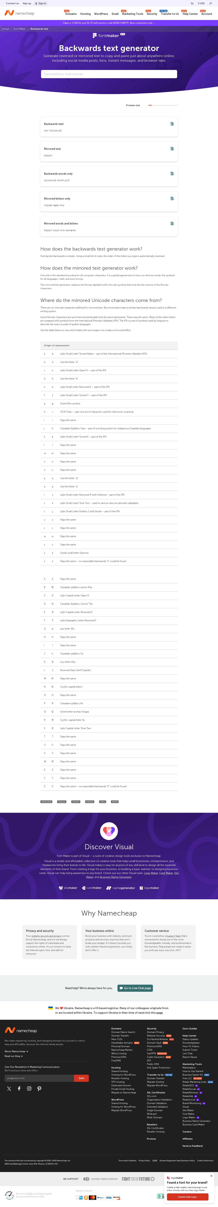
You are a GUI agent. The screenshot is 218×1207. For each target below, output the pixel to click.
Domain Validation (157, 1103)
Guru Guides (190, 1028)
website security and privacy (46, 936)
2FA (149, 1060)
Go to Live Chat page (137, 988)
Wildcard (151, 1114)
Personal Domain (120, 1046)
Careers (187, 1131)
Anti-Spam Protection (158, 1067)
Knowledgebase (191, 1043)
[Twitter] (9, 1088)
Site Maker (188, 1110)
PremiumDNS (118, 1057)
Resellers (152, 1124)
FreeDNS (116, 1060)
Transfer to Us (169, 14)
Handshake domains (125, 1043)
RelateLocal (191, 1099)
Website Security (159, 1035)
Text (102, 802)
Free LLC (192, 1078)
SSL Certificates (156, 1092)
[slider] (150, 105)
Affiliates (188, 1138)
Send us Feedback (193, 1145)
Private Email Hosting (122, 1089)
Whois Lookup (119, 1053)
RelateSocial (191, 1089)
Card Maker (166, 873)
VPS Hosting (118, 1082)
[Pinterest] (39, 1088)
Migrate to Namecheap (123, 1092)
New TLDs (116, 1039)
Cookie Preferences (205, 1161)
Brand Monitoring (194, 1103)
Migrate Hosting (155, 1082)
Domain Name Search (123, 1032)
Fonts (75, 802)
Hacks (89, 802)
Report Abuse (190, 1057)
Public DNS (153, 1064)
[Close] (211, 1175)
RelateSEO (190, 1085)
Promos (151, 1138)
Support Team (173, 936)
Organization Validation (159, 1099)
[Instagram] (29, 1088)
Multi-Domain (154, 1117)
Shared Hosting (119, 1071)
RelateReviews (192, 1092)
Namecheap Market (121, 1050)
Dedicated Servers (121, 1085)
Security (151, 14)
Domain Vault (157, 1043)
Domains (71, 14)
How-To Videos (191, 1046)
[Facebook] (19, 1088)
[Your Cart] (192, 3)
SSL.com (151, 1096)
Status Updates (190, 1039)
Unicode (46, 802)
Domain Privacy (155, 1032)
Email (115, 14)
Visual (5, 29)
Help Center (190, 14)
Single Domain (155, 1110)
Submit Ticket (190, 1050)
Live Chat (187, 1053)
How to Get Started (193, 1071)
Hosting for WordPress (123, 1075)
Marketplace (189, 1067)
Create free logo (188, 1197)
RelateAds (190, 1096)
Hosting (85, 14)
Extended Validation (157, 1107)
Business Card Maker (194, 1124)
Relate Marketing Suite (198, 1082)
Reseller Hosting (120, 1078)
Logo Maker (151, 873)
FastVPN (156, 1053)
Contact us (12, 3)
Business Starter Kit (196, 1075)
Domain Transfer (120, 1035)
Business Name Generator (115, 877)
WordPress (101, 14)
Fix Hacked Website (160, 1039)
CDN (149, 1050)
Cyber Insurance (158, 1057)
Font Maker (19, 29)
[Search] (210, 3)
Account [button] (206, 14)
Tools (61, 802)
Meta (114, 802)
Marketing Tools (132, 14)
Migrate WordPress (121, 1110)
